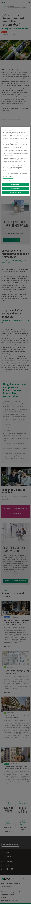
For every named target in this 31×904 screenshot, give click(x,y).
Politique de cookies (8, 178)
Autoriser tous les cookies (15, 192)
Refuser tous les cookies (15, 188)
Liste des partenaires (8, 180)
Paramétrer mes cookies (15, 184)
